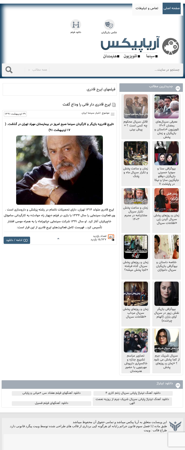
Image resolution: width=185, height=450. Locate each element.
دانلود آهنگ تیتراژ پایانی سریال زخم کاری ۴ (133, 393)
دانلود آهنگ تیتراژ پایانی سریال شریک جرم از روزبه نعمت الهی (132, 401)
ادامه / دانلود (14, 240)
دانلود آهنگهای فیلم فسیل (51, 403)
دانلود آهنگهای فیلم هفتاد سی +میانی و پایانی (51, 393)
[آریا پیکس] (141, 47)
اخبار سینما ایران (91, 113)
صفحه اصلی (172, 8)
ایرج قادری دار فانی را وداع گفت (87, 104)
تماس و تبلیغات (147, 8)
